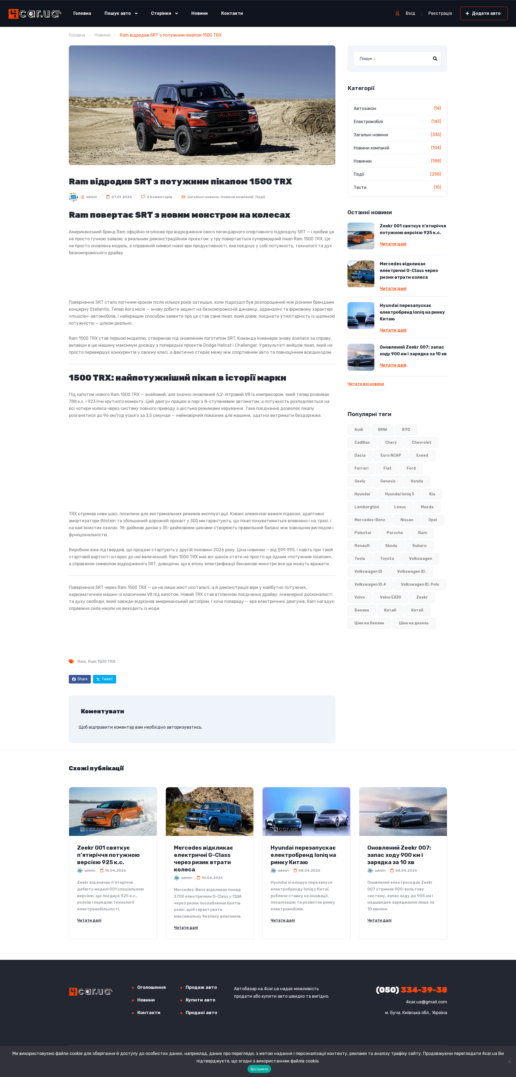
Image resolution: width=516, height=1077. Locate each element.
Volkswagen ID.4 (370, 584)
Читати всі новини (365, 384)
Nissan (406, 520)
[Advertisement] (202, 276)
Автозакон (365, 108)
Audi (358, 429)
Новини (199, 13)
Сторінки (161, 13)
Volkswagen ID (368, 571)
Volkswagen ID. (411, 571)
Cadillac (362, 442)
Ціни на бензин (369, 623)
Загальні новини (203, 197)
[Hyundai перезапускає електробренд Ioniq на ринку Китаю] (360, 315)
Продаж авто (201, 987)
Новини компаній (237, 197)
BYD (406, 429)
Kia (432, 494)
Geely (359, 481)
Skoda (391, 545)
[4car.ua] (35, 13)
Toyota (387, 558)
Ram (81, 661)
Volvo (359, 597)
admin (91, 197)
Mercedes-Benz (369, 520)
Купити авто (200, 1000)
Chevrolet (421, 442)
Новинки (363, 161)
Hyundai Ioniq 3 (399, 494)
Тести (360, 187)
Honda (417, 481)
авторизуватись (184, 727)
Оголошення (151, 987)
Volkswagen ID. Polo (420, 584)
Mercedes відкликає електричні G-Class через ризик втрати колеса (409, 270)
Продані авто (201, 1012)
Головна (82, 13)
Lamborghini (366, 507)
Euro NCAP (391, 455)
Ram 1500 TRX (101, 661)
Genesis (388, 481)
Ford (411, 468)
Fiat (388, 468)
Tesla (359, 558)
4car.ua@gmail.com (426, 1001)
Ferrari (361, 468)
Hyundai (362, 494)
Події (260, 197)
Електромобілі (368, 121)
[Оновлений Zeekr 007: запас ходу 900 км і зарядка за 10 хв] (360, 357)
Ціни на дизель (414, 623)
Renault (362, 545)
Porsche (395, 533)
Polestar (363, 533)
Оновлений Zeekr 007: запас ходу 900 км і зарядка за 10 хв (413, 350)
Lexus (400, 507)
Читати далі (393, 244)
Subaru (419, 545)
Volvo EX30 (390, 597)
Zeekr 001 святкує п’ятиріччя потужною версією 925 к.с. (413, 229)
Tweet (107, 679)
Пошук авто (118, 13)
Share (82, 679)
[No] (509, 1061)
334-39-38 (411, 990)
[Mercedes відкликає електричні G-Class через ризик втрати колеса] (360, 273)
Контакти (232, 13)
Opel (432, 520)
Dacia (360, 455)
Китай (390, 610)
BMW (382, 429)
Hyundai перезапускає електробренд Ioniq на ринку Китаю (412, 312)
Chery (391, 442)
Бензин (361, 610)
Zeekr (422, 597)
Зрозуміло (259, 1069)
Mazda (427, 507)
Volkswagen (420, 558)
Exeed (422, 455)
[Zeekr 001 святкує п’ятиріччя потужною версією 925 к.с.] (360, 236)
